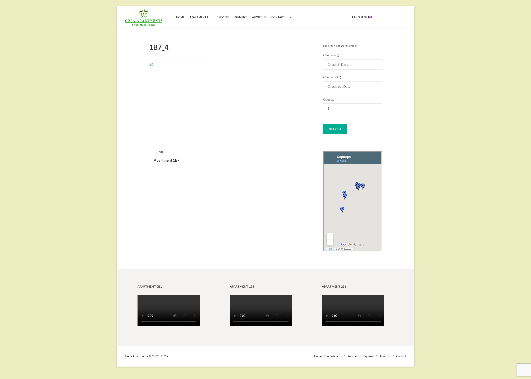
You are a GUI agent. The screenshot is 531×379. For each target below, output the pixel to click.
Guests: (328, 99)
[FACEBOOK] (389, 17)
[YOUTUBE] (382, 17)
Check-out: (332, 77)
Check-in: (331, 55)
